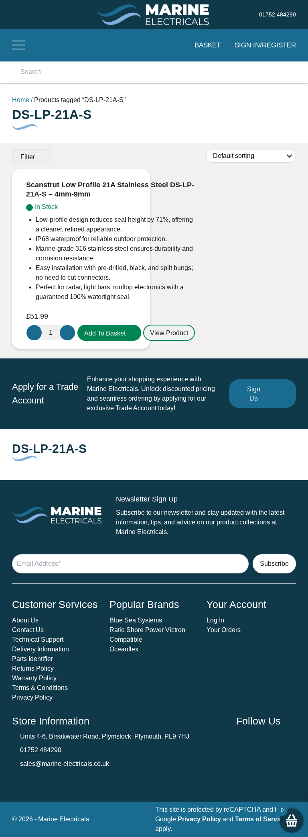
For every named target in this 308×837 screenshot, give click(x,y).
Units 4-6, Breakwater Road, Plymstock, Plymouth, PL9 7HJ (104, 736)
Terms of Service (260, 819)
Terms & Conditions (40, 687)
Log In (215, 620)
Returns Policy (33, 668)
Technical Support (37, 639)
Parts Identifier (32, 658)
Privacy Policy (32, 697)
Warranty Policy (34, 678)
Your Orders (224, 629)
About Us (25, 620)
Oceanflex (123, 649)
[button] (109, 333)
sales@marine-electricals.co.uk (64, 763)
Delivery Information (40, 649)
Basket (208, 45)
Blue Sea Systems (135, 620)
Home (20, 99)
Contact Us (28, 629)
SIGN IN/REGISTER (265, 45)
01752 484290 (40, 750)
